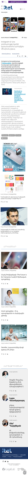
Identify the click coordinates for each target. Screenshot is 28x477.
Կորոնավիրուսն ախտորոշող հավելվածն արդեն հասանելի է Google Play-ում (13, 197)
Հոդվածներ (13, 270)
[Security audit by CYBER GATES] (21, 469)
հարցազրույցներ (13, 366)
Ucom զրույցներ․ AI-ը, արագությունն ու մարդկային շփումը (12, 313)
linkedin (5, 138)
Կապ (9, 456)
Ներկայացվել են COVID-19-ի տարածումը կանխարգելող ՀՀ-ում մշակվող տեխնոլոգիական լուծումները (13, 231)
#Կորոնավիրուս (6, 53)
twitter (12, 135)
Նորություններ (13, 37)
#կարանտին (15, 53)
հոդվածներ (10, 247)
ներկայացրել (6, 63)
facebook (5, 135)
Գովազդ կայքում (17, 456)
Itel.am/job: (4, 12)
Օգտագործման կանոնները (10, 454)
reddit (19, 135)
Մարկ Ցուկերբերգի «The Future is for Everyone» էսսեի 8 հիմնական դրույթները (14, 277)
